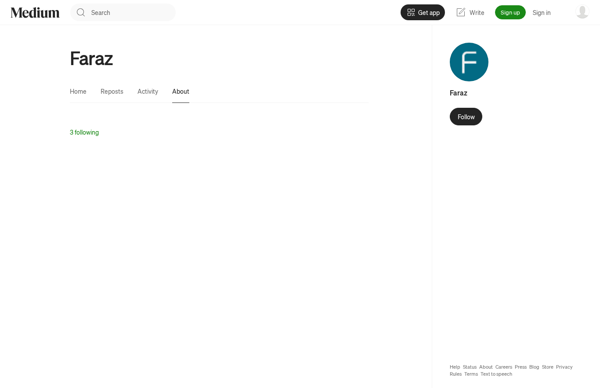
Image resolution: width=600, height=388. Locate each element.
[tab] (78, 91)
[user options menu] (582, 11)
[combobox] (133, 12)
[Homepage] (35, 12)
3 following (84, 132)
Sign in (542, 12)
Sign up (510, 12)
